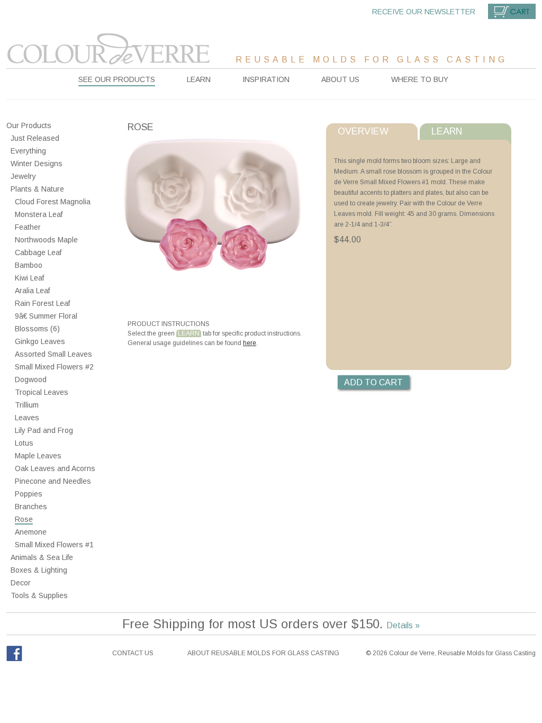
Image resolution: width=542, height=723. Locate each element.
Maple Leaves (38, 455)
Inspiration (266, 79)
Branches (31, 506)
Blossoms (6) (37, 328)
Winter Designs (36, 163)
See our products (116, 79)
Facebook (14, 653)
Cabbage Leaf (38, 252)
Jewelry (23, 176)
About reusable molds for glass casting (263, 653)
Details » (403, 625)
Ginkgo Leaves (40, 341)
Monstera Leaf (38, 214)
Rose (24, 519)
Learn (199, 79)
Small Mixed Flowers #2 (54, 367)
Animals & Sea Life (42, 557)
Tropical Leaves (41, 392)
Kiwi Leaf (29, 278)
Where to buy (419, 79)
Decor (21, 583)
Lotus (24, 443)
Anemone (31, 532)
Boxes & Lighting (39, 570)
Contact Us (132, 653)
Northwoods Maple (46, 240)
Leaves (27, 417)
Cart (512, 11)
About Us (340, 79)
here (249, 343)
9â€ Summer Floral (46, 316)
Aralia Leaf (32, 290)
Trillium (27, 405)
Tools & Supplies (39, 595)
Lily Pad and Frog (44, 430)
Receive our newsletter (423, 11)
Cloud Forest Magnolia (53, 201)
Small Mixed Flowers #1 (54, 544)
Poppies (28, 494)
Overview (363, 131)
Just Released (35, 138)
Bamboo (28, 265)
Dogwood (31, 379)
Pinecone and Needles (53, 481)
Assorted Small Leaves (53, 354)
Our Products (28, 125)
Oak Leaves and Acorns (55, 468)
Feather (28, 227)
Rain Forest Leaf (42, 303)
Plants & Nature (37, 189)
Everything (28, 151)
